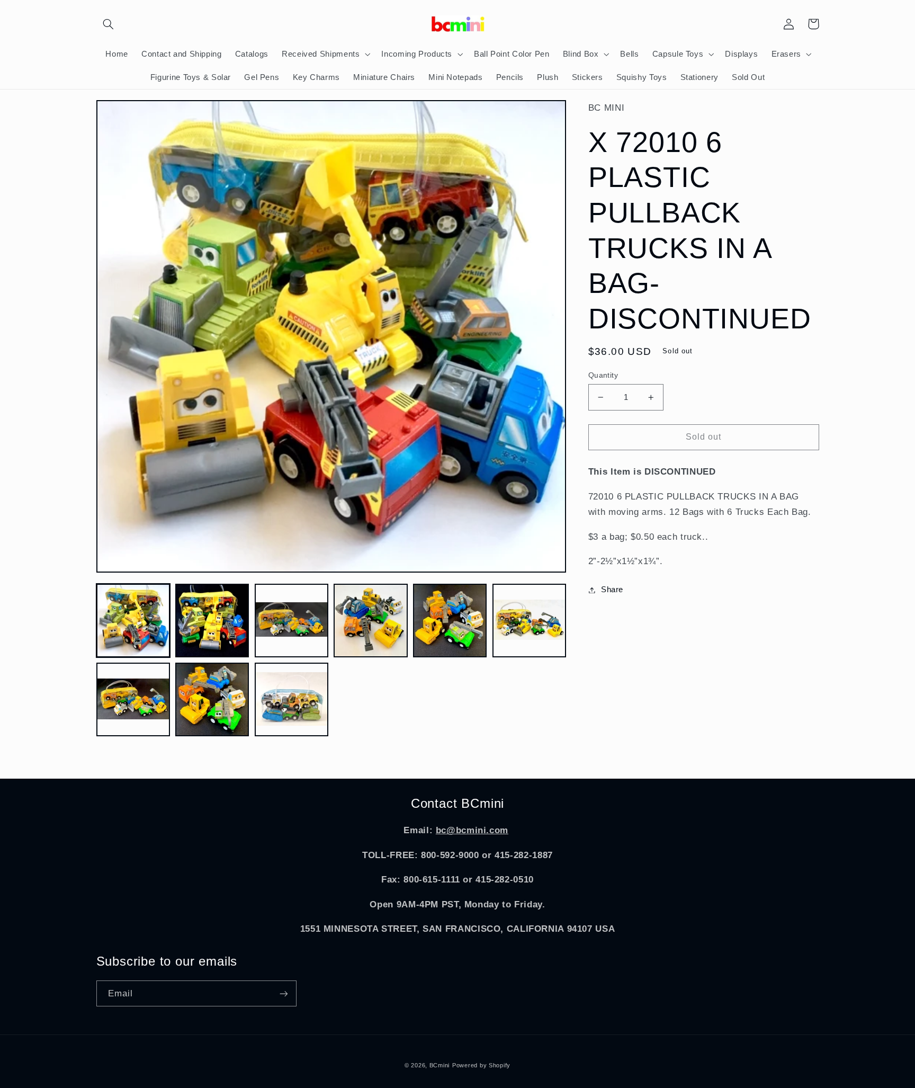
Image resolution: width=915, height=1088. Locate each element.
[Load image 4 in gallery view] (370, 620)
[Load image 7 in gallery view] (133, 699)
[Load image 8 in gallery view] (212, 699)
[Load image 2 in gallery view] (212, 620)
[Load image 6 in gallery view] (529, 620)
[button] (108, 24)
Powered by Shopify (481, 1065)
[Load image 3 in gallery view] (291, 620)
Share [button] (612, 589)
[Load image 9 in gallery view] (291, 699)
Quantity (603, 375)
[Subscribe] (283, 993)
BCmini (439, 1065)
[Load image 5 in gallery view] (450, 620)
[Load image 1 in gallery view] (133, 620)
